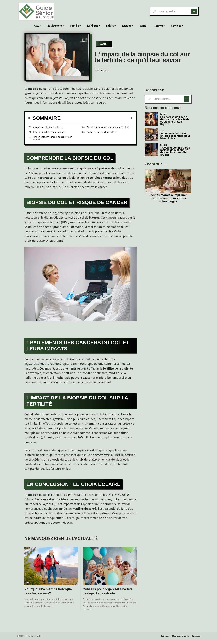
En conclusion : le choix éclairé (101, 132)
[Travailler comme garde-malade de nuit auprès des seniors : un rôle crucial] (151, 149)
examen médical (68, 168)
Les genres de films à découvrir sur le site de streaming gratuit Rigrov (174, 121)
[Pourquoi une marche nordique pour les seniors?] (51, 566)
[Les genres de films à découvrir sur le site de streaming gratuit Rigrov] (151, 119)
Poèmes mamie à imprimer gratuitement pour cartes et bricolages (168, 198)
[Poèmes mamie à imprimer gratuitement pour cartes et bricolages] (168, 181)
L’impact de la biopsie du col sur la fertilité (107, 127)
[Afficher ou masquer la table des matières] (97, 118)
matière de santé (84, 509)
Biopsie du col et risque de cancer (50, 132)
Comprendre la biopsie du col (47, 127)
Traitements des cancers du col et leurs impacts (52, 138)
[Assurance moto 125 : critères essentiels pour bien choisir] (151, 134)
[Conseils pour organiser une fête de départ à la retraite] (110, 566)
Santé (104, 43)
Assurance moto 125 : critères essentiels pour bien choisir (175, 136)
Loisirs (163, 114)
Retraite (88, 583)
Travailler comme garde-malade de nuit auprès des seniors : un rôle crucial (175, 151)
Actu (162, 131)
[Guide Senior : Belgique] (36, 11)
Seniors (163, 145)
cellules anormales (103, 178)
